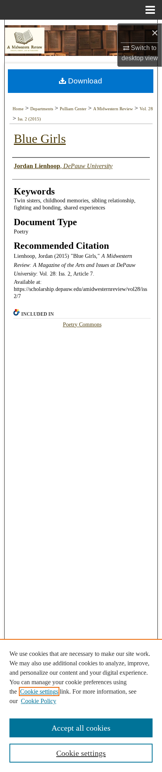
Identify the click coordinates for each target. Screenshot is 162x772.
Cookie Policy (38, 701)
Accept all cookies (81, 728)
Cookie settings (39, 691)
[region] (81, 705)
